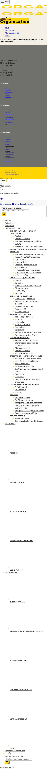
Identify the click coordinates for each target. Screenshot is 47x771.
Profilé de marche (22, 397)
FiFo (6, 124)
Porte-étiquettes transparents (27, 257)
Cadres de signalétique (21, 296)
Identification (8, 90)
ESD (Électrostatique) (20, 338)
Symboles (19, 283)
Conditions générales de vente (12, 174)
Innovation (9, 30)
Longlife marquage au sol (22, 278)
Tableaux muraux (22, 363)
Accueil (8, 220)
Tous (7, 27)
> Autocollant (21, 259)
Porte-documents (22, 238)
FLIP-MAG (19, 376)
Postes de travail (22, 418)
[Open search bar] (10, 753)
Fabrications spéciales (24, 366)
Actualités (9, 223)
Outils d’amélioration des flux (24, 385)
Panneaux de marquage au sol (28, 285)
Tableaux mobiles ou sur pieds (28, 358)
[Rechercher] (4, 214)
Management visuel (9, 117)
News (7, 35)
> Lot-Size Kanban (22, 324)
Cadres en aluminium (24, 306)
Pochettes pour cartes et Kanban (29, 246)
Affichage (7, 88)
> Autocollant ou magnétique (27, 270)
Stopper (18, 392)
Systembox (20, 327)
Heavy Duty (20, 290)
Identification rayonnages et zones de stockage (10, 143)
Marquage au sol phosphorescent (29, 410)
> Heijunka (19, 322)
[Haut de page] (1, 198)
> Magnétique (21, 262)
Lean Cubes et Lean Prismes (27, 361)
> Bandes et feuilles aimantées (28, 272)
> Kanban (19, 319)
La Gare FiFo (20, 389)
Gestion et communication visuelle (9, 114)
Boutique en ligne (12, 228)
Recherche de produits (11, 208)
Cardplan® (19, 330)
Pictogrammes (21, 288)
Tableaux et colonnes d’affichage (26, 356)
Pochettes (19, 236)
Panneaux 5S (20, 309)
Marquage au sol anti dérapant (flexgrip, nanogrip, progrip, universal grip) (28, 405)
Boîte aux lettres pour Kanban (28, 332)
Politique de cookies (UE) (10, 172)
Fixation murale (22, 311)
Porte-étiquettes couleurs (26, 264)
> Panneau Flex (21, 275)
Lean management (9, 122)
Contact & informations (15, 750)
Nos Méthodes (11, 572)
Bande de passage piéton (26, 413)
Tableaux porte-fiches (10, 152)
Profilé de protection (24, 400)
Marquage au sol (12, 33)
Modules (19, 293)
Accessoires (20, 374)
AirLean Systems (9, 160)
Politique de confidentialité (11, 170)
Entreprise (9, 225)
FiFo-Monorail (21, 387)
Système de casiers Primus (26, 335)
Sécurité (14, 395)
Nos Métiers (10, 423)
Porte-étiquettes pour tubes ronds (29, 254)
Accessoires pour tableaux (26, 340)
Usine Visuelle (8, 97)
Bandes (18, 280)
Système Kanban (9, 110)
